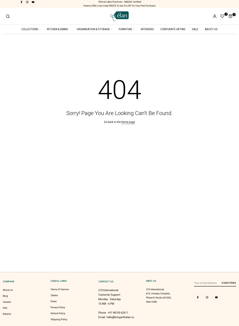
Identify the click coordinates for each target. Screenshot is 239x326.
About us (8, 290)
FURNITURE (125, 29)
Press (54, 301)
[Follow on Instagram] (27, 2)
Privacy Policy (58, 307)
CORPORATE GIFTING (172, 29)
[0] (222, 16)
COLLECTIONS (29, 29)
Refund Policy (58, 313)
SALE (195, 29)
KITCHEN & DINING (57, 29)
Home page (128, 121)
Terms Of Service (60, 289)
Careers (7, 302)
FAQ (5, 308)
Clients (54, 295)
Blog (5, 296)
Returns (7, 314)
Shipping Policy (59, 319)
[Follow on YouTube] (33, 2)
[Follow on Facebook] (21, 2)
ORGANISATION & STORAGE (93, 29)
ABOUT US (211, 29)
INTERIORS (147, 29)
